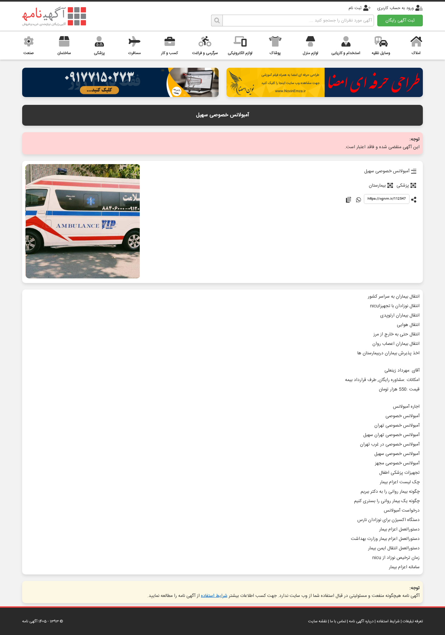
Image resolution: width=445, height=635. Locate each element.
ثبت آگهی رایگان (400, 20)
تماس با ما (338, 621)
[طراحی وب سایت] (120, 95)
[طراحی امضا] (324, 95)
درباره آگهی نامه (361, 621)
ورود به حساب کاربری (395, 8)
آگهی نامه (29, 621)
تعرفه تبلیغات (413, 621)
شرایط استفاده (214, 596)
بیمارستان (377, 186)
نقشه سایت (317, 621)
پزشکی (402, 186)
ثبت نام (355, 8)
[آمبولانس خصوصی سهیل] (83, 222)
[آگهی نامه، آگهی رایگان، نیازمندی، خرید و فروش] (54, 16)
